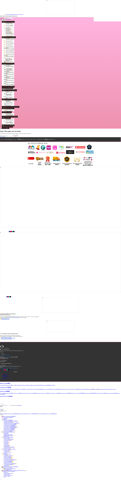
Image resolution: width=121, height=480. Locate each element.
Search (3, 20)
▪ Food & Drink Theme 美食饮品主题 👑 (9, 47)
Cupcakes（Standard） (9, 97)
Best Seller (4, 377)
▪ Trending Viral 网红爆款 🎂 (9, 34)
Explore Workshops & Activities (6, 337)
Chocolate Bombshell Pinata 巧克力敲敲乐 (6, 393)
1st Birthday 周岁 (2, 385)
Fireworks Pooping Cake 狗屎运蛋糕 (55, 393)
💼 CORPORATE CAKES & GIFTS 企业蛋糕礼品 (10, 466)
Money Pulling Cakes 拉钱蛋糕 (101, 393)
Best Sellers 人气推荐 (9, 385)
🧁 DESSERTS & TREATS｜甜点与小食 (8, 471)
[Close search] (1, 408)
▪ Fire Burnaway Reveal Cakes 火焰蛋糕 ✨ (8, 71)
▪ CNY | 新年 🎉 (6, 451)
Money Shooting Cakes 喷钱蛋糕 (111, 393)
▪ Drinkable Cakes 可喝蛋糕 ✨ (9, 67)
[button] (61, 21)
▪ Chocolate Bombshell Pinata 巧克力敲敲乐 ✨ (8, 65)
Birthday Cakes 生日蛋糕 (5, 383)
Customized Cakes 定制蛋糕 (5, 387)
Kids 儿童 (30, 385)
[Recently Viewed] (2, 404)
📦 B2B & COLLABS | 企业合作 (7, 467)
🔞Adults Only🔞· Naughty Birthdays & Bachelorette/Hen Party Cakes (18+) (104, 389)
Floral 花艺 (18, 385)
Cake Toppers (6, 433)
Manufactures (5, 378)
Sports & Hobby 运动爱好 (84, 389)
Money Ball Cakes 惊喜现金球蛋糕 (90, 393)
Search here (2, 18)
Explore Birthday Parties (5, 319)
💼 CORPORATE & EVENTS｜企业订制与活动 (10, 106)
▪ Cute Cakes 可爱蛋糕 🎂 (8, 26)
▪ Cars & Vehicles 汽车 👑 (8, 45)
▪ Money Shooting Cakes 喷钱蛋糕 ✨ (9, 83)
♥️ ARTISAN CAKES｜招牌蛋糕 (8, 86)
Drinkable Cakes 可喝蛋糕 (18, 393)
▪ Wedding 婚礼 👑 (7, 465)
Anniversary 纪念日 (14, 389)
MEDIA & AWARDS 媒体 (8, 120)
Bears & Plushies (6, 432)
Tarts (6, 98)
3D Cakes (1, 389)
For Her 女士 (22, 385)
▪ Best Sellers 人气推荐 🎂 (8, 24)
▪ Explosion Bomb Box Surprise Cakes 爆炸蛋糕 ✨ (8, 69)
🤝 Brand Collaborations (7, 469)
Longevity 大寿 (34, 385)
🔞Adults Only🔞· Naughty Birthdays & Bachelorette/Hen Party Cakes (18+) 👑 (14, 470)
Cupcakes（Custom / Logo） (8, 96)
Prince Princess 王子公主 (64, 389)
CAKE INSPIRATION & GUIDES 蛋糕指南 (10, 116)
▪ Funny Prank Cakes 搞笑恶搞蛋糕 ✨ (9, 75)
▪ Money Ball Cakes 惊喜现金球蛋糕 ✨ (9, 79)
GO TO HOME (2, 136)
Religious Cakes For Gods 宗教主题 (73, 389)
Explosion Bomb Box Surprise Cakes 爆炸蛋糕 (29, 393)
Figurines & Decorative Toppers (8, 104)
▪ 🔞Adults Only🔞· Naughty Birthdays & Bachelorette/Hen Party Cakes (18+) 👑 (8, 61)
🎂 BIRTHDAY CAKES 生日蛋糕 (7, 437)
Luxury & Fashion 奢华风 (48, 389)
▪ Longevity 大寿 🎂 (7, 445)
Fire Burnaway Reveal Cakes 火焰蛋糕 (43, 393)
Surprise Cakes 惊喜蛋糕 (5, 391)
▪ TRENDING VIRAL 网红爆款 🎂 (9, 447)
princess (18, 405)
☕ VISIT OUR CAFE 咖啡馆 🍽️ (8, 125)
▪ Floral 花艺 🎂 (6, 441)
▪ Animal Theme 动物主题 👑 (9, 40)
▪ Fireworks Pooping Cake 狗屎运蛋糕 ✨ (9, 73)
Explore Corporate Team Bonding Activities (8, 338)
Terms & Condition (6, 376)
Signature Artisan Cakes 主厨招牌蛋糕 (6, 396)
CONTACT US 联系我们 (8, 123)
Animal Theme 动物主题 (7, 389)
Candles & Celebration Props (8, 102)
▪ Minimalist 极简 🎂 (7, 446)
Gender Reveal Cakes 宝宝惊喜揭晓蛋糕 (78, 393)
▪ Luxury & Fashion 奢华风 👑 (9, 49)
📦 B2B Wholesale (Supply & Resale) (9, 109)
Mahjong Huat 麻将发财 (56, 389)
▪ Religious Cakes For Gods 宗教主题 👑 (9, 55)
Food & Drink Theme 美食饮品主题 (38, 389)
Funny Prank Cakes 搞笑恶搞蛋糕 (66, 393)
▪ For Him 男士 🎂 (7, 443)
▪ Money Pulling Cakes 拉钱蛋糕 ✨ (9, 81)
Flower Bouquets (8, 105)
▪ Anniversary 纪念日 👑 (8, 42)
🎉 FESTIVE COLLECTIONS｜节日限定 (8, 449)
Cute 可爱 (14, 385)
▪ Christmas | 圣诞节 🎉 (9, 115)
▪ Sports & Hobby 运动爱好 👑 (8, 57)
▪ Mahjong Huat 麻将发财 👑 (9, 51)
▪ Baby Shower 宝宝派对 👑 (8, 43)
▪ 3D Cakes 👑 (6, 454)
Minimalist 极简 (40, 385)
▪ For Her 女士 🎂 (6, 442)
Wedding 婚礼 (90, 389)
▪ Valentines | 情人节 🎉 (7, 452)
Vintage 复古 (53, 385)
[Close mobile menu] (0, 412)
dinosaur (20, 405)
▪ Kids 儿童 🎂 (6, 444)
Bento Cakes (6, 418)
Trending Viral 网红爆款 (46, 385)
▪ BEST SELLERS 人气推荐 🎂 (9, 439)
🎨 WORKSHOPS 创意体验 (7, 126)
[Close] (0, 409)
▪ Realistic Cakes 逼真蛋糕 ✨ (9, 85)
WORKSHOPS (4, 419)
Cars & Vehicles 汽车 (28, 389)
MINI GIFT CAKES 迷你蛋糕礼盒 (7, 417)
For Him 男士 (26, 385)
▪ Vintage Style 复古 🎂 (7, 448)
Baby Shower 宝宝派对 (21, 389)
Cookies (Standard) (7, 474)
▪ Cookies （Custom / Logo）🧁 (8, 93)
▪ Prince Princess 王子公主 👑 (9, 53)
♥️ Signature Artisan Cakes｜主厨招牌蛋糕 (9, 416)
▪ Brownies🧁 (6, 472)
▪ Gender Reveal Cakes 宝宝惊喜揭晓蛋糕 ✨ (9, 77)
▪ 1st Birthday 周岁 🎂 (7, 438)
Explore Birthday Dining (5, 318)
